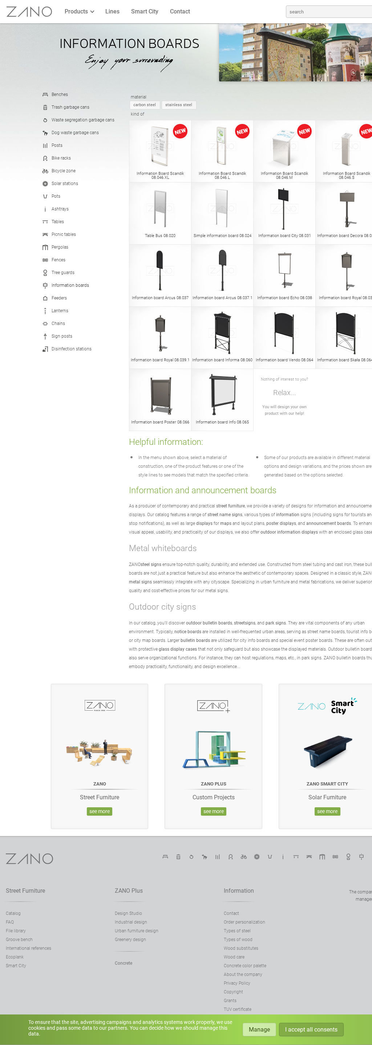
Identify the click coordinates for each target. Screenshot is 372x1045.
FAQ (10, 922)
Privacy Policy (237, 983)
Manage (259, 1029)
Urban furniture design (136, 930)
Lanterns (60, 310)
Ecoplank (15, 957)
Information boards (70, 285)
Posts (57, 145)
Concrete (123, 963)
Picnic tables (64, 234)
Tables (58, 221)
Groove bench (19, 939)
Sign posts (62, 336)
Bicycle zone (64, 170)
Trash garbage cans (70, 107)
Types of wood (238, 939)
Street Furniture (25, 890)
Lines (112, 11)
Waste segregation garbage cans (83, 119)
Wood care (234, 957)
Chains (58, 323)
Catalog (13, 913)
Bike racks (61, 158)
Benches (60, 94)
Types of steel (237, 930)
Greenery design (130, 939)
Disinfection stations (72, 348)
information (239, 890)
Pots (56, 196)
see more (99, 811)
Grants (230, 1000)
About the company (243, 974)
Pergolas (60, 247)
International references (28, 948)
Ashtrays (60, 209)
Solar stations (65, 183)
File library (16, 930)
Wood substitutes (241, 948)
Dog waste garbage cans (75, 132)
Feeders (59, 298)
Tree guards (63, 272)
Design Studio (128, 913)
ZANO (29, 12)
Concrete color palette (245, 965)
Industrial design (131, 922)
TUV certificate (237, 1009)
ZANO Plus (129, 890)
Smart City (144, 11)
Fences (58, 259)
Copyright (233, 991)
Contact (180, 11)
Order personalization (244, 922)
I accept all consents (311, 1029)
